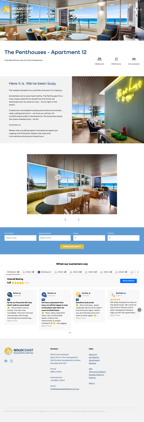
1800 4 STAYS (56, 372)
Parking (92, 378)
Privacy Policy (82, 411)
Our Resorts (94, 357)
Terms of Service (95, 411)
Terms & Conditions (97, 372)
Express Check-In (96, 375)
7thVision (42, 411)
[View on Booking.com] (9, 294)
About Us (93, 355)
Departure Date (45, 233)
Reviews (92, 363)
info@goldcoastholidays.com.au (64, 389)
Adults (75, 233)
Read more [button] (12, 321)
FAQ (90, 369)
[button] (65, 219)
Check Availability (72, 247)
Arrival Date (9, 233)
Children (111, 233)
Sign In (92, 383)
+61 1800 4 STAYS (57, 380)
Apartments (94, 360)
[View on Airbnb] (112, 294)
